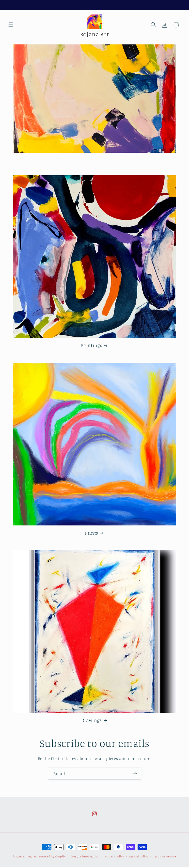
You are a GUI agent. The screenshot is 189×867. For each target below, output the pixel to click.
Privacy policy (114, 856)
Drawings (91, 720)
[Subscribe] (135, 774)
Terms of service (164, 856)
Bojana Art (30, 856)
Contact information (85, 856)
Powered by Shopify (52, 856)
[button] (10, 24)
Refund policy (138, 856)
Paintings (91, 345)
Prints (91, 533)
